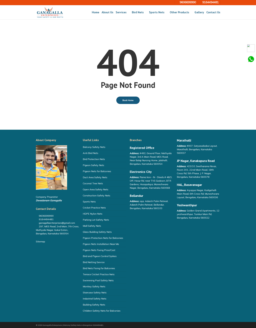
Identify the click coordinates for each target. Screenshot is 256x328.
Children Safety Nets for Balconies (101, 310)
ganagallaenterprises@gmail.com (56, 222)
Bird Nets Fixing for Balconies (99, 268)
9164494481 (46, 219)
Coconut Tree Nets (93, 183)
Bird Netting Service (94, 262)
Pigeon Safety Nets (93, 165)
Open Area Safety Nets (95, 189)
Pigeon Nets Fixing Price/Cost (99, 250)
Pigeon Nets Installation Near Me (101, 244)
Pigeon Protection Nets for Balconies (103, 237)
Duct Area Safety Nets (95, 177)
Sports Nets (89, 201)
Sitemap (40, 241)
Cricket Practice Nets (94, 207)
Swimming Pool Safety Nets (98, 280)
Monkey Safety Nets (94, 286)
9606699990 (46, 215)
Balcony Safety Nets (94, 147)
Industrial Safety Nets (94, 298)
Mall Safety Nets (92, 225)
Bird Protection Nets (94, 159)
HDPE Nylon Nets (92, 213)
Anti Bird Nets (90, 153)
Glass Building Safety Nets (97, 231)
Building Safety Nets (94, 304)
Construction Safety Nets (96, 195)
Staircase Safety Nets (95, 292)
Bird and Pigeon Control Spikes (100, 256)
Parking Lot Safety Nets (96, 219)
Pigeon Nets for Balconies (97, 171)
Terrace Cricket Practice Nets (99, 274)
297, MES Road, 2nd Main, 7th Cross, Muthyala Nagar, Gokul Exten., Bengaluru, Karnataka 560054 (57, 230)
